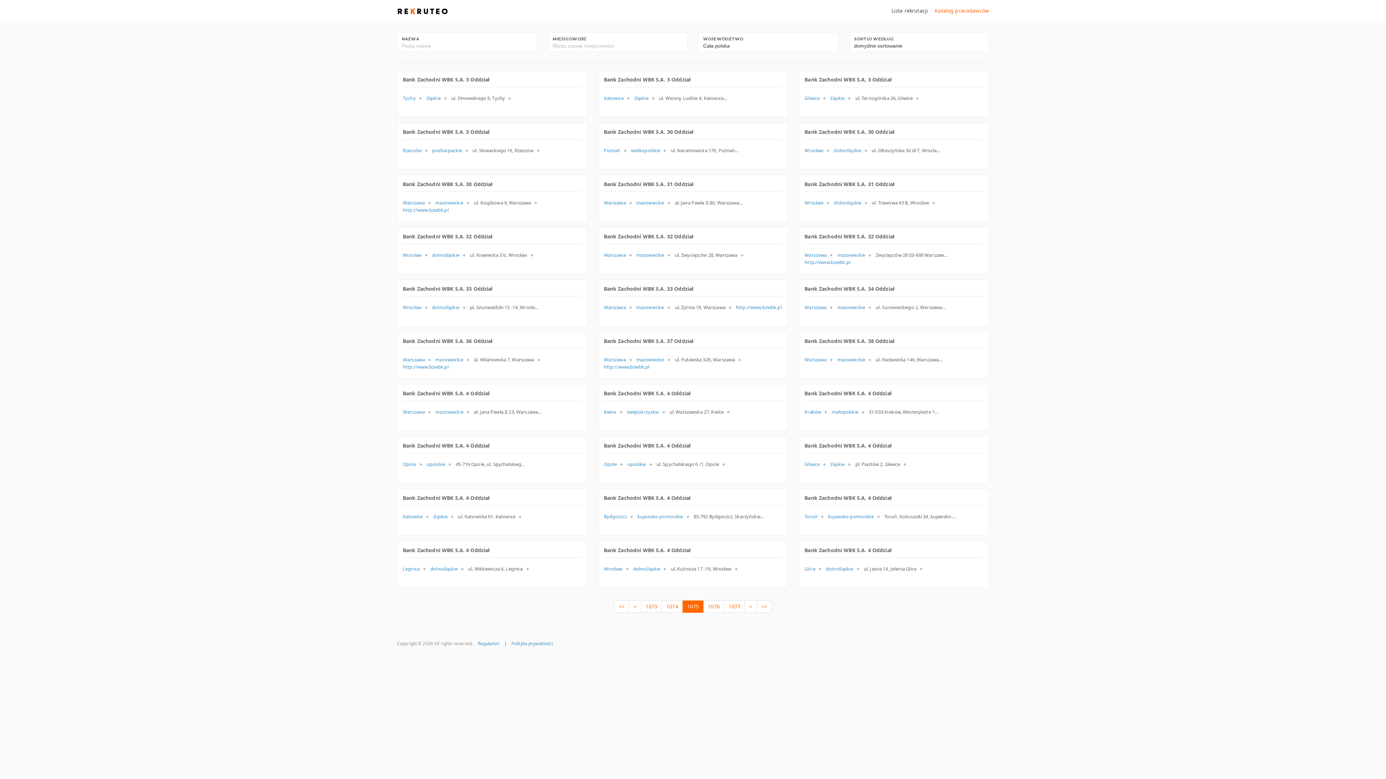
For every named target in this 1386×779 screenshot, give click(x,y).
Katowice (614, 98)
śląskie (433, 98)
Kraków (813, 412)
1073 (652, 606)
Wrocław (814, 150)
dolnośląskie (847, 150)
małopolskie (845, 412)
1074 (672, 606)
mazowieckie (449, 202)
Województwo (723, 38)
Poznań (612, 150)
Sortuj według (874, 38)
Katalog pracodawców (962, 10)
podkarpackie (447, 150)
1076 (714, 606)
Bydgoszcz (615, 516)
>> (764, 606)
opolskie (436, 464)
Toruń (811, 516)
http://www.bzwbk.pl (426, 210)
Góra (810, 568)
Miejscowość (570, 38)
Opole (409, 464)
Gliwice (812, 98)
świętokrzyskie (643, 412)
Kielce (610, 412)
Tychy (409, 98)
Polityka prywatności (532, 643)
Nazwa (410, 38)
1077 (735, 606)
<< (621, 606)
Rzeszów (412, 150)
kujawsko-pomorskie (660, 516)
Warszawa (414, 202)
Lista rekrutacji (910, 10)
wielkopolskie (646, 150)
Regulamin (489, 643)
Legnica (411, 568)
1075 (693, 606)
